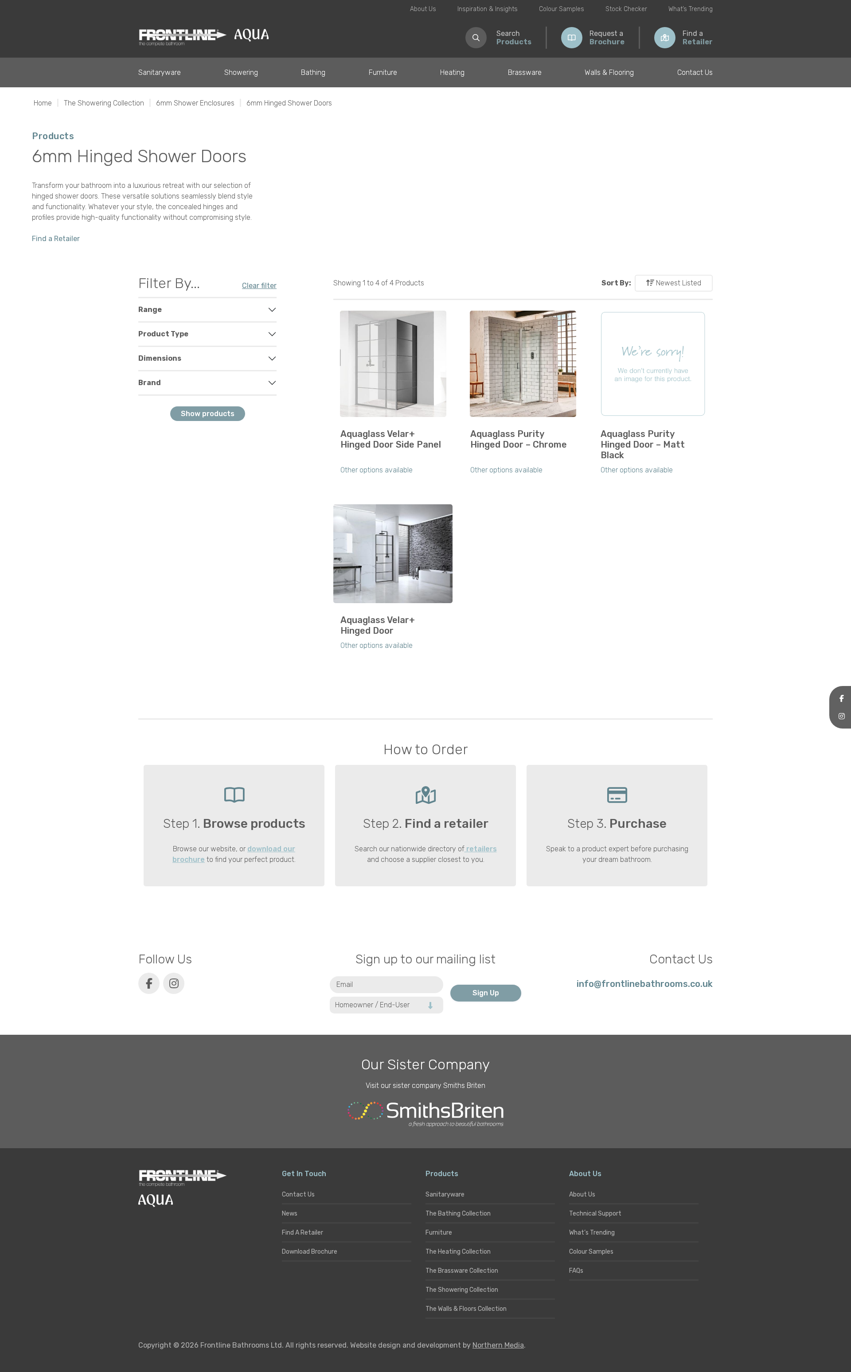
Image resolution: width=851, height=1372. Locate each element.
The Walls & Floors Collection (466, 1309)
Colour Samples (561, 9)
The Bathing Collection (458, 1213)
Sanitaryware (159, 72)
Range (150, 309)
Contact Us (695, 72)
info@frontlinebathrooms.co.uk (645, 983)
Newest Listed (677, 283)
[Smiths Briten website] (425, 1114)
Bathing (313, 72)
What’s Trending (690, 9)
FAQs (576, 1271)
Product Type (163, 334)
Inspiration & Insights (487, 9)
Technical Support (595, 1213)
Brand (149, 382)
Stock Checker (626, 9)
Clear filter (259, 285)
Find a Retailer (56, 238)
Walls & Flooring (609, 72)
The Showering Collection (104, 103)
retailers (481, 849)
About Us (423, 9)
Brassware (525, 72)
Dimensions (159, 358)
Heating (452, 72)
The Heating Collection (458, 1251)
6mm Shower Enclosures (195, 103)
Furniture (383, 72)
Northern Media (498, 1345)
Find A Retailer (302, 1232)
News (289, 1213)
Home (43, 103)
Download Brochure (309, 1251)
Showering (241, 72)
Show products (207, 413)
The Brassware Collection (462, 1271)
